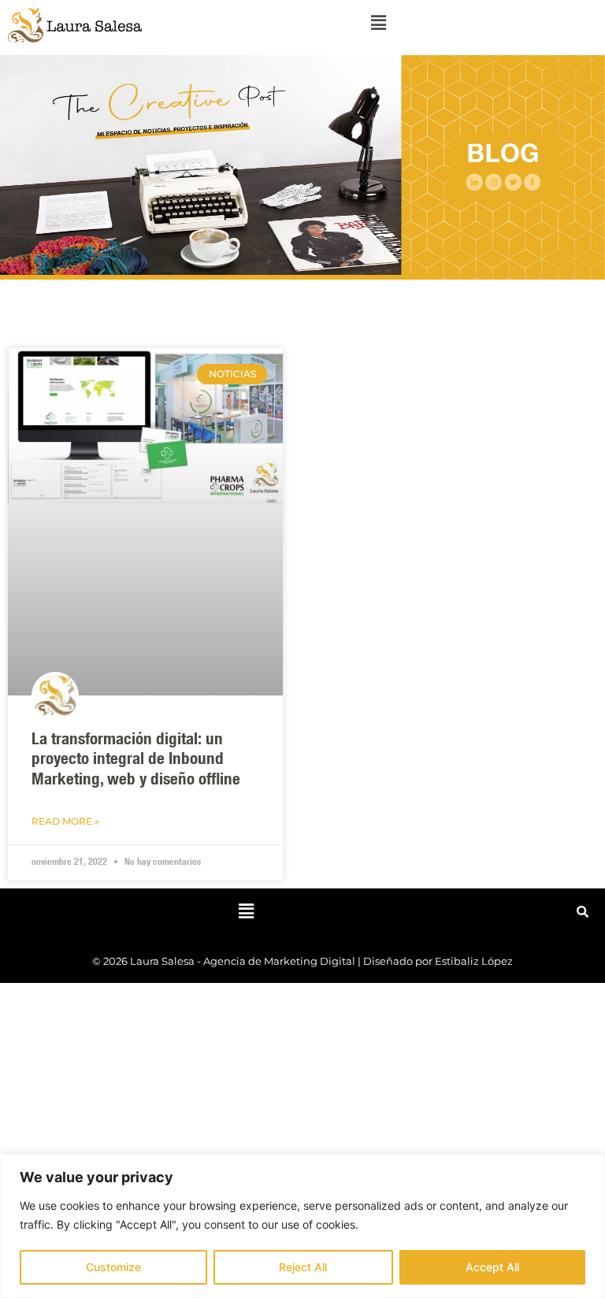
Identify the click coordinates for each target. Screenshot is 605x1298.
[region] (302, 1226)
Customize (113, 1267)
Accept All (492, 1267)
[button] (378, 22)
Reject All (303, 1267)
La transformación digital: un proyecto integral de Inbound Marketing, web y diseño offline (136, 760)
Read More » (65, 821)
